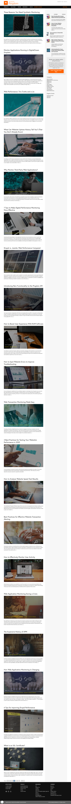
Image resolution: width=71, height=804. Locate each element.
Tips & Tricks (28, 191)
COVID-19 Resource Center (40, 796)
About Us (52, 786)
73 (22, 780)
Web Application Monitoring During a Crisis (20, 594)
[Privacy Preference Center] (2, 802)
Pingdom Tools (23, 788)
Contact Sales (8, 788)
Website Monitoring (30, 35)
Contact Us (65, 1)
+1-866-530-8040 (9, 786)
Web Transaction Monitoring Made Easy (19, 402)
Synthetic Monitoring (24, 786)
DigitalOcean (28, 75)
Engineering (8, 308)
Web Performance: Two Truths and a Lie (19, 91)
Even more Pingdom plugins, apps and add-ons (42, 792)
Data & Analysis (50, 79)
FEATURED (56, 14)
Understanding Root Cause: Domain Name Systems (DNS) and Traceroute (57, 50)
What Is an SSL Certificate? (14, 745)
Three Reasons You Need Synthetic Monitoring (22, 12)
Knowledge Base (38, 795)
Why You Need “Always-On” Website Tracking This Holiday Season (57, 41)
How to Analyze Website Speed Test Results (21, 479)
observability (49, 84)
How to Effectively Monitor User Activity (19, 557)
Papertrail (48, 97)
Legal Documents (8, 802)
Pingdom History (53, 791)
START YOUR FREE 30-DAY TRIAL (56, 71)
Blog (62, 1)
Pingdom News (17, 308)
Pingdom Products (50, 86)
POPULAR (63, 14)
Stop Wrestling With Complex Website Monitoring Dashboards (58, 17)
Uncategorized (49, 89)
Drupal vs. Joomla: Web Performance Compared (22, 248)
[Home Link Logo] (11, 3)
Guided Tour (38, 787)
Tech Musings (9, 654)
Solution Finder (23, 791)
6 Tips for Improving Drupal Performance (19, 707)
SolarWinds (59, 1)
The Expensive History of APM (15, 632)
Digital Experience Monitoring (14, 35)
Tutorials (37, 788)
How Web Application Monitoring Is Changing (21, 669)
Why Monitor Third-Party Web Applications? (21, 170)
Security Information (23, 802)
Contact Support (8, 787)
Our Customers (53, 792)
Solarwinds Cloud (50, 95)
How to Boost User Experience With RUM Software (23, 324)
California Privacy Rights (15, 802)
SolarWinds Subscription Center (56, 795)
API (36, 786)
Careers (51, 788)
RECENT (48, 14)
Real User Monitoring (24, 787)
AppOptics (49, 96)
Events (48, 83)
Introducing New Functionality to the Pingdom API (23, 286)
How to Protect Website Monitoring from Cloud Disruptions (56, 24)
